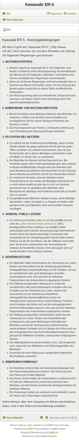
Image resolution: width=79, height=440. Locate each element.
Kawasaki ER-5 (39, 4)
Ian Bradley (63, 425)
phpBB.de (53, 432)
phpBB (29, 429)
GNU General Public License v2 (38, 223)
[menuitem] (6, 13)
